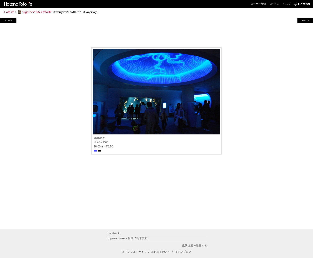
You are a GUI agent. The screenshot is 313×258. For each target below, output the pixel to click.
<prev (8, 20)
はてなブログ (183, 251)
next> (305, 20)
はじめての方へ (160, 251)
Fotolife (9, 12)
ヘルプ (287, 3)
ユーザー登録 (258, 3)
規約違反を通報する (194, 245)
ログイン (274, 3)
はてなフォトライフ (134, 251)
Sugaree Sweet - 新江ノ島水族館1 (128, 238)
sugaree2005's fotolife (37, 12)
